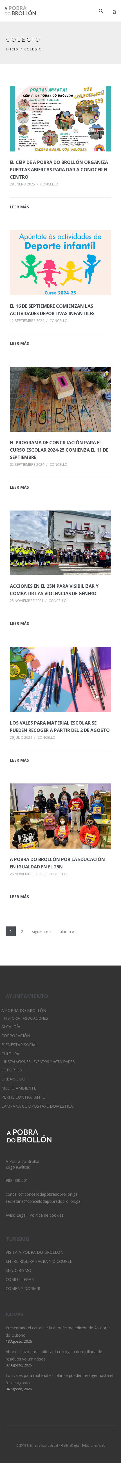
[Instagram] (60, 1437)
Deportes (11, 1070)
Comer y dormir (23, 1288)
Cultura (10, 1053)
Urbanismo (13, 1079)
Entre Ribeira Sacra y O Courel (39, 1261)
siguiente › (41, 931)
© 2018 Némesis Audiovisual (37, 1445)
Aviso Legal (16, 1215)
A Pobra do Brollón (23, 1010)
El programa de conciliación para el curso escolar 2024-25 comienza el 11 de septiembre (59, 449)
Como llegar (20, 1279)
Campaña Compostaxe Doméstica (37, 1106)
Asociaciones (35, 1018)
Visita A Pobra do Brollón (34, 1252)
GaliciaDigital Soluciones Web (83, 1445)
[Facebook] (70, 1437)
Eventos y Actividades (54, 1061)
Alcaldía (10, 1026)
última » (67, 931)
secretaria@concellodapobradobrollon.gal (43, 1201)
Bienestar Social (19, 1044)
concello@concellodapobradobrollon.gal (42, 1194)
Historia (12, 1018)
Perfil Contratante (23, 1097)
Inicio (12, 49)
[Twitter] (51, 1437)
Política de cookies (47, 1215)
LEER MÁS (19, 207)
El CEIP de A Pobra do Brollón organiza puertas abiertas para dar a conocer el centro (59, 169)
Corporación (15, 1035)
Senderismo (18, 1270)
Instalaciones (17, 1061)
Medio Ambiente (18, 1088)
